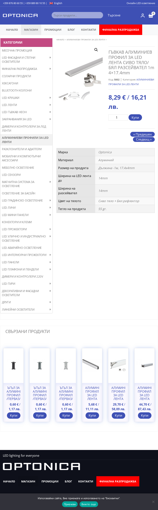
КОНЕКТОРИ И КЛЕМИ (17, 222)
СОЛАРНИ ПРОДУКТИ (16, 76)
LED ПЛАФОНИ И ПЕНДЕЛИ (20, 269)
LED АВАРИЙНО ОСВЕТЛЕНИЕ (22, 248)
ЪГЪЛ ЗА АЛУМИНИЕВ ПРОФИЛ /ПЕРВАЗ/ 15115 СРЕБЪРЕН (66, 397)
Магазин (31, 29)
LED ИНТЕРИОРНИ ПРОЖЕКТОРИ (24, 255)
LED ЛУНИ (9, 207)
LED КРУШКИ (10, 98)
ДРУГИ (6, 302)
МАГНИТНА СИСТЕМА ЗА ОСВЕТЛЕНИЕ (18, 184)
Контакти (88, 29)
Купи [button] (13, 415)
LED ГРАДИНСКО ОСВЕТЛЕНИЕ (22, 200)
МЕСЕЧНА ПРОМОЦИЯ (17, 50)
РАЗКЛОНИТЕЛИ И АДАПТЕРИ (22, 149)
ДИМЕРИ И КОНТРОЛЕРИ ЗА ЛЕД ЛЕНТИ (24, 128)
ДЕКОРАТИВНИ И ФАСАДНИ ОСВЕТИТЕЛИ (20, 293)
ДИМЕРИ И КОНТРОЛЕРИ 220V (22, 276)
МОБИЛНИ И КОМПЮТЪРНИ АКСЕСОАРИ (21, 158)
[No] (153, 502)
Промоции (52, 29)
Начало (12, 29)
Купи (135, 117)
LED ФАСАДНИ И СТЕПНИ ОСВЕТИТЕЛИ (18, 60)
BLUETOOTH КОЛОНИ (16, 90)
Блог (71, 29)
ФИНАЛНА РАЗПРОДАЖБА (120, 29)
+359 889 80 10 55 (35, 3)
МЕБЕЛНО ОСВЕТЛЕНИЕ (18, 167)
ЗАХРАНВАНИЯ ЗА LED (17, 119)
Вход (142, 15)
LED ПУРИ (8, 283)
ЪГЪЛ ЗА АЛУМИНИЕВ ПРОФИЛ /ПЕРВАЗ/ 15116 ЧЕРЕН (13, 397)
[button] (96, 49)
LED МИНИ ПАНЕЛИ (15, 215)
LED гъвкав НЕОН (14, 112)
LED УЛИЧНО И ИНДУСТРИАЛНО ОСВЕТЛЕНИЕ (24, 238)
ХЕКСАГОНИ (10, 83)
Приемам (70, 504)
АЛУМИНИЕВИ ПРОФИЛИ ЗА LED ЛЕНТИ (25, 140)
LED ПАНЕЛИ (10, 262)
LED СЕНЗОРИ (11, 175)
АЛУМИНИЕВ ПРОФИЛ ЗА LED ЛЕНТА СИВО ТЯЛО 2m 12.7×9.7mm (92, 399)
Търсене (114, 15)
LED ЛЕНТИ (9, 105)
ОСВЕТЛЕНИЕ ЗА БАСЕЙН (18, 193)
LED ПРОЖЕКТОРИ (14, 229)
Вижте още (89, 504)
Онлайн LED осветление (141, 3)
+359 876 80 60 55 (13, 3)
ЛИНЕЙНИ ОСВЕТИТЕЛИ (18, 309)
